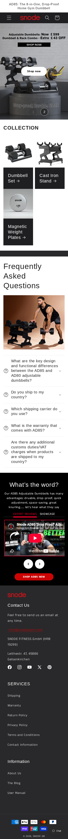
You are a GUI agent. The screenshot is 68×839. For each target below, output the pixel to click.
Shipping (14, 696)
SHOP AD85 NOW (34, 577)
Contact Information (23, 745)
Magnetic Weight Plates (17, 232)
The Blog (14, 783)
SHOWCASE (47, 514)
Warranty (14, 705)
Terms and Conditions (23, 735)
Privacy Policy (18, 725)
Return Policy (17, 715)
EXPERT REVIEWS (25, 514)
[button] (9, 18)
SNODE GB (39, 836)
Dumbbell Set (18, 178)
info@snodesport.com (26, 629)
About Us (14, 773)
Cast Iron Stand (49, 178)
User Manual (17, 793)
